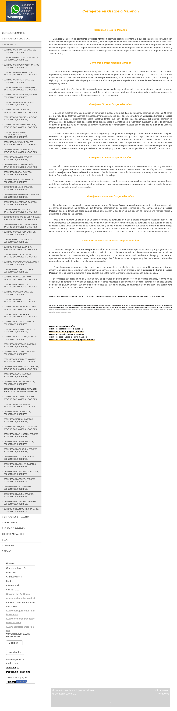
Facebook (14, 652)
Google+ (13, 643)
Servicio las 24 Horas (18, 594)
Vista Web (163, 693)
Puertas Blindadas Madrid (20, 598)
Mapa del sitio (86, 690)
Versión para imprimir (66, 690)
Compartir (22, 681)
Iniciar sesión (162, 690)
